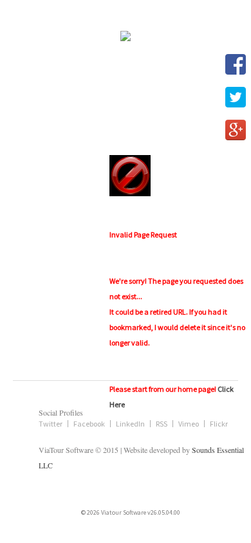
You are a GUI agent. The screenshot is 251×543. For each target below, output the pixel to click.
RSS (161, 423)
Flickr (219, 423)
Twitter (50, 423)
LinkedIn (130, 423)
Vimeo (188, 423)
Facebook (89, 423)
